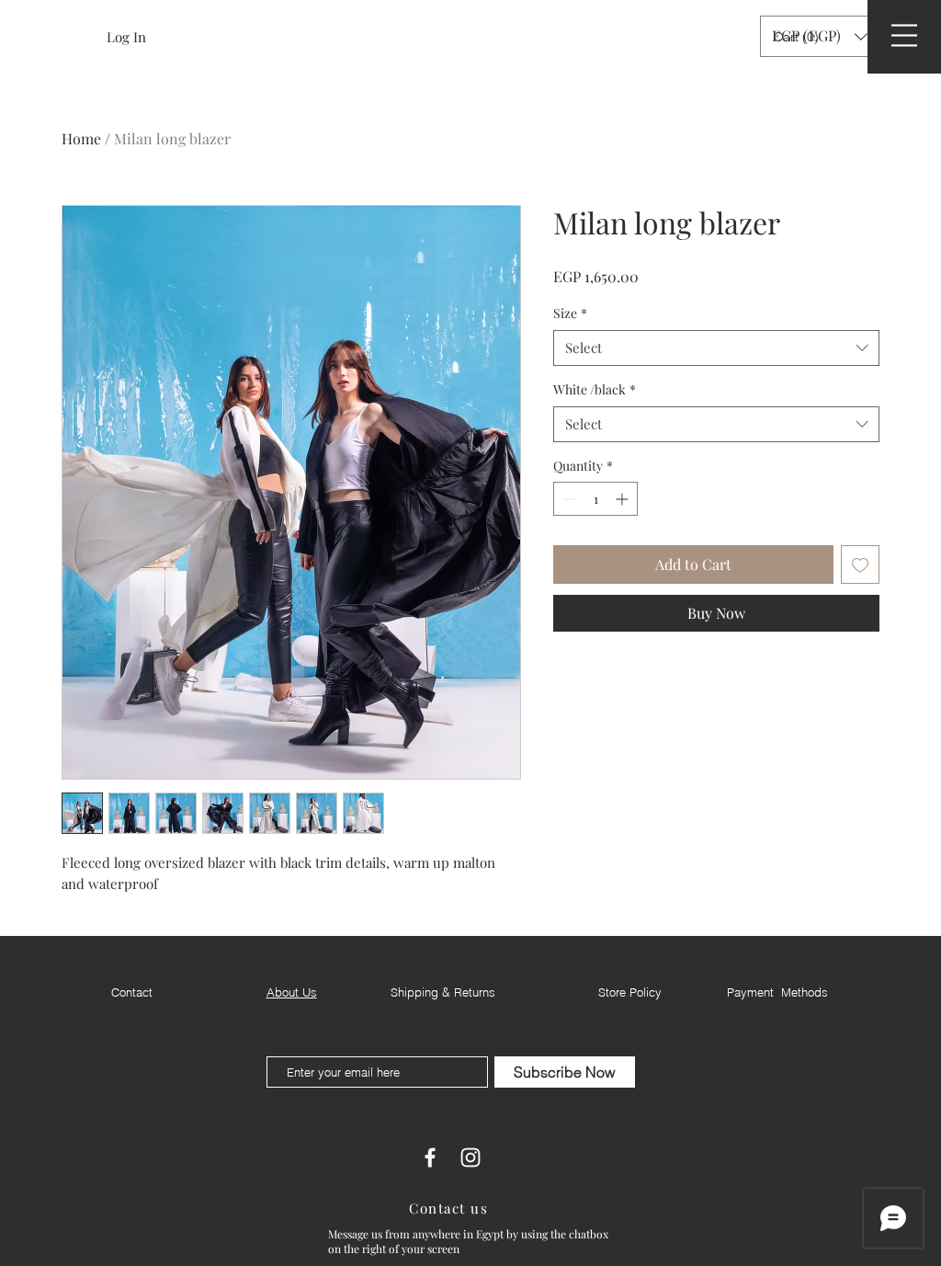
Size (570, 313)
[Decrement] (567, 499)
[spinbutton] (595, 499)
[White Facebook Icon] (430, 1157)
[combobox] (716, 348)
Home (81, 138)
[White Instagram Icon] (470, 1157)
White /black (594, 389)
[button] (798, 36)
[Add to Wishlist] (860, 564)
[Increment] (623, 499)
